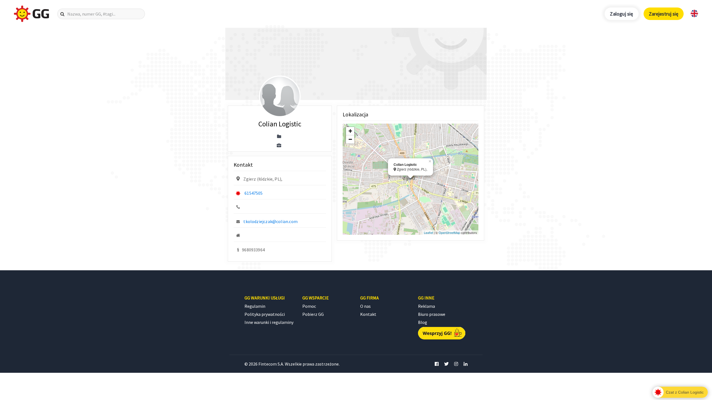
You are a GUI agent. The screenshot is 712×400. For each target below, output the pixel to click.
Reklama (426, 306)
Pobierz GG (313, 314)
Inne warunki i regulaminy (268, 322)
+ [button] (350, 131)
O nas (365, 306)
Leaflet (428, 232)
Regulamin (254, 306)
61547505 (253, 193)
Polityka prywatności (264, 314)
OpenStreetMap (449, 232)
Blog (422, 322)
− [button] (350, 139)
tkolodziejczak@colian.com (270, 221)
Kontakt (368, 314)
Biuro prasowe (431, 314)
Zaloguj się (621, 14)
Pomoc (309, 306)
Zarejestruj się (663, 14)
